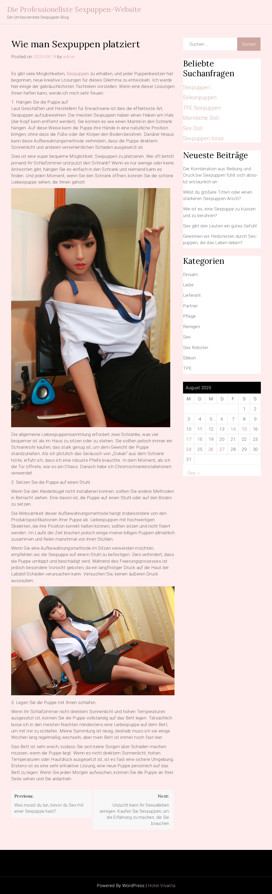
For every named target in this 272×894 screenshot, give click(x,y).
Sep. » (194, 473)
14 (233, 429)
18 (199, 439)
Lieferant (192, 295)
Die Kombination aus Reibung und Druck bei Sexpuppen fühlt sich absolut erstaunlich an (220, 175)
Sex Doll (193, 128)
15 (244, 429)
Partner (190, 305)
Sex (187, 337)
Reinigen (191, 326)
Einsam (190, 274)
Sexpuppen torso (203, 138)
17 (188, 439)
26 (211, 449)
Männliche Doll (201, 118)
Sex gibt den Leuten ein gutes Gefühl (220, 225)
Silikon (189, 358)
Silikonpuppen (200, 97)
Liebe (188, 284)
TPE (187, 368)
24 (188, 449)
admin (69, 56)
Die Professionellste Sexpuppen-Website (74, 9)
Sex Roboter (195, 347)
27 (221, 449)
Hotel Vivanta (162, 885)
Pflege (189, 316)
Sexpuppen (78, 73)
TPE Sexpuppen (202, 108)
